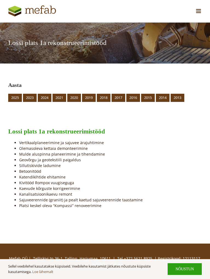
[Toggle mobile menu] (199, 11)
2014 (163, 97)
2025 (15, 97)
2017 (118, 97)
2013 (177, 97)
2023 (30, 97)
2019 (89, 97)
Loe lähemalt (42, 271)
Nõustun (185, 269)
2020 (74, 97)
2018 (103, 97)
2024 (44, 97)
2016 (133, 97)
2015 (148, 97)
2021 (59, 97)
